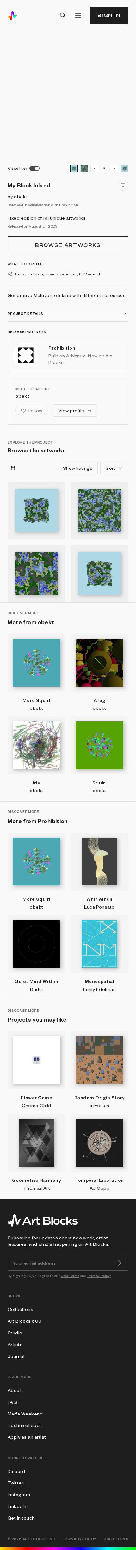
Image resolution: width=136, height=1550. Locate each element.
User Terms (70, 1276)
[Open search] (63, 15)
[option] (74, 168)
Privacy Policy (99, 1276)
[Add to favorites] (123, 185)
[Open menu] (78, 15)
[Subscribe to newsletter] (118, 1263)
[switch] (34, 168)
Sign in (109, 15)
